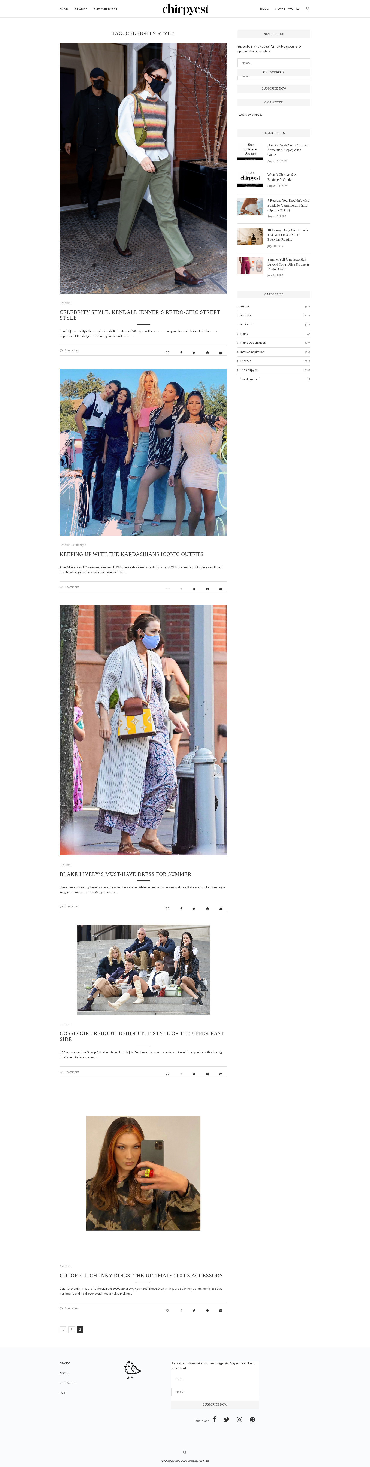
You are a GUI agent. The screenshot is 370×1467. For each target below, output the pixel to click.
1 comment (72, 350)
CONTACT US (68, 1383)
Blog (264, 8)
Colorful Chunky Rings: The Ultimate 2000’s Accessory (141, 1275)
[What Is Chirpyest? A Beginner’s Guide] (250, 181)
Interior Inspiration (275, 352)
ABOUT (64, 1373)
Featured (275, 324)
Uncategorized (275, 379)
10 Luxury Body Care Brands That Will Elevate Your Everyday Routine (287, 235)
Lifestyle (80, 545)
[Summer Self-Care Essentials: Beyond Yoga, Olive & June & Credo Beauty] (250, 265)
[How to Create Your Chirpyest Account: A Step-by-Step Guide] (250, 151)
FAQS (63, 1393)
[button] (308, 9)
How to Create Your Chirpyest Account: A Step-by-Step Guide (288, 150)
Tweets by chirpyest (250, 114)
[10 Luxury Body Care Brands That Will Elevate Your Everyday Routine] (250, 236)
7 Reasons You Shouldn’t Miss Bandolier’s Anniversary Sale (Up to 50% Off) (288, 205)
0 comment (72, 906)
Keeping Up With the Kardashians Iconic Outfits (132, 554)
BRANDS (65, 1363)
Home (275, 334)
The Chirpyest (106, 9)
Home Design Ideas (275, 343)
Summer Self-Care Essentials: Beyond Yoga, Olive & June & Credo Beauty (288, 264)
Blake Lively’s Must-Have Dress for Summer (125, 874)
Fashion (65, 303)
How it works (287, 8)
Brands (81, 9)
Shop (64, 9)
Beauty (275, 306)
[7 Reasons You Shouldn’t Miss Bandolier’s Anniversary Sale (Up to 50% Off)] (250, 206)
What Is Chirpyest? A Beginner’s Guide (281, 177)
